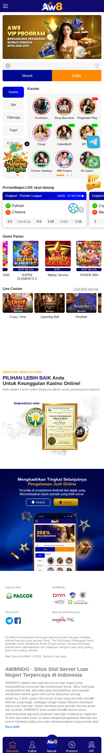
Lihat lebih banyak (86, 289)
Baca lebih (12, 726)
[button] (52, 37)
